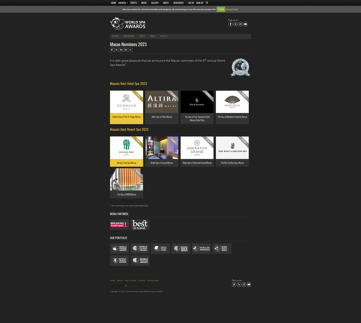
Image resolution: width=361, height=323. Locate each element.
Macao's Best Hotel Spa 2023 (128, 83)
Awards (122, 3)
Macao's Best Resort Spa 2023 (129, 129)
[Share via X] (116, 50)
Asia (152, 36)
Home (113, 3)
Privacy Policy (232, 9)
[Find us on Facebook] (230, 24)
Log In (191, 3)
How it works (130, 280)
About (166, 3)
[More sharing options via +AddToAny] (130, 50)
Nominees (129, 36)
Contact (141, 280)
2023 (142, 36)
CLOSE (221, 9)
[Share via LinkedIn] (121, 50)
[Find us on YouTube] (245, 24)
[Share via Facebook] (112, 50)
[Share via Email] (126, 50)
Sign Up (199, 3)
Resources (178, 3)
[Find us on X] (235, 24)
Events (133, 3)
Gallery (155, 3)
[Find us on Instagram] (240, 24)
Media (144, 3)
